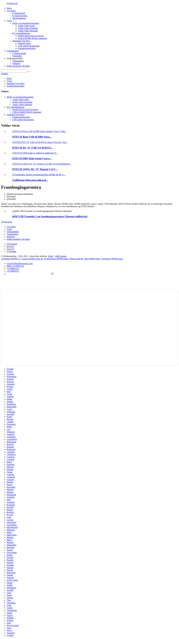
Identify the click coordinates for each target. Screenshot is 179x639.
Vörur (9, 21)
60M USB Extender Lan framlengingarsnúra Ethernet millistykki (49, 216)
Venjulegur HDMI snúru (112, 259)
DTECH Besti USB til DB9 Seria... (32, 136)
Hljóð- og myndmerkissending (25, 23)
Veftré (50, 256)
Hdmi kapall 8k (76, 259)
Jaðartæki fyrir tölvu (21, 41)
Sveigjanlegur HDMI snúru (56, 259)
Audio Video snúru (26, 26)
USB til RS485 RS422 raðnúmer (32, 38)
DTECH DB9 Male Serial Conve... (32, 158)
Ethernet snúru (24, 43)
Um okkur (11, 10)
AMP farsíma (61, 256)
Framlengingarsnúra (27, 48)
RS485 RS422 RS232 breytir (31, 36)
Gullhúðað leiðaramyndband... (30, 180)
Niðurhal (16, 63)
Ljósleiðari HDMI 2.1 (10, 259)
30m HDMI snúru (92, 259)
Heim (9, 8)
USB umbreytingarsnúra (28, 46)
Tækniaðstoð (18, 61)
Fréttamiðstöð (13, 51)
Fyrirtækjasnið (18, 13)
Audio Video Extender (28, 28)
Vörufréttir (17, 56)
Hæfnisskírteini (19, 18)
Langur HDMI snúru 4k (32, 259)
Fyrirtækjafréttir (19, 53)
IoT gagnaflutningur (21, 33)
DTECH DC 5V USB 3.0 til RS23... (32, 147)
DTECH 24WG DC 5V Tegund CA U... (34, 169)
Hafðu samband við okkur (18, 66)
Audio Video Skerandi (28, 31)
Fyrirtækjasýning (19, 16)
